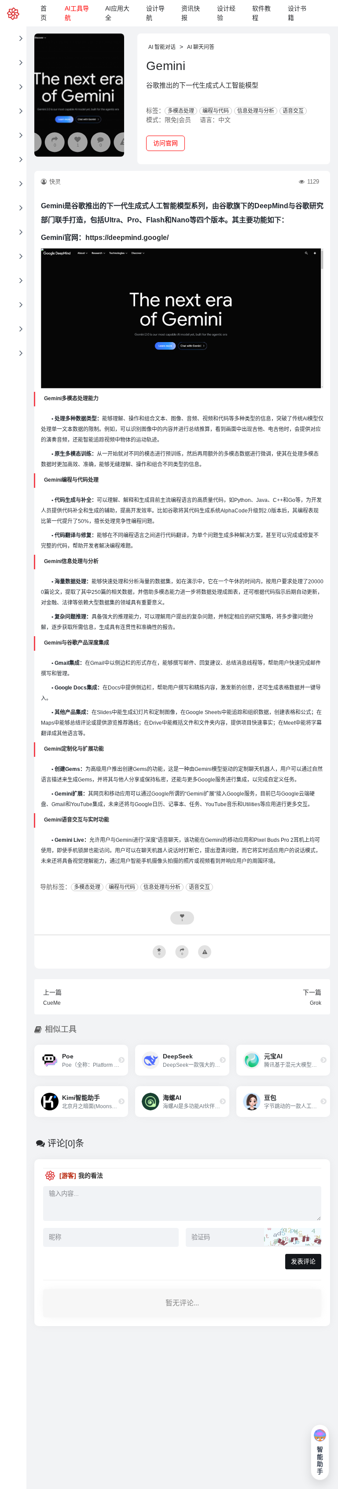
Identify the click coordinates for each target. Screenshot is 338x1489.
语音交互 (293, 111)
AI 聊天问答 (200, 47)
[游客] (67, 1175)
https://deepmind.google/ (127, 237)
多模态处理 (181, 111)
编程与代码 (215, 111)
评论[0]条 (66, 1143)
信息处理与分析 (255, 111)
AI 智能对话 (162, 47)
